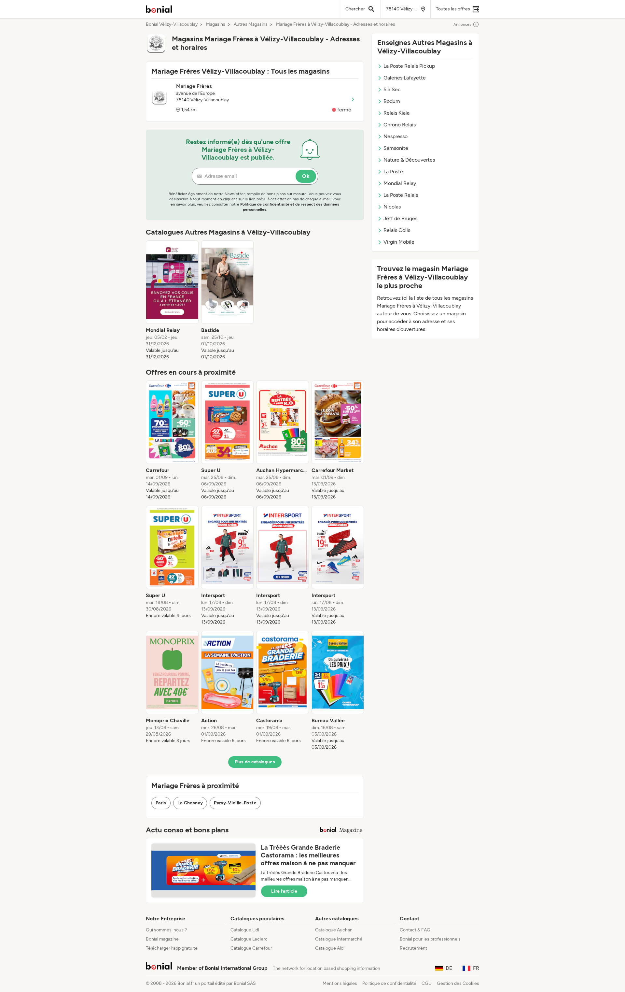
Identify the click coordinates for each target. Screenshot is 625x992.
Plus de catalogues (255, 762)
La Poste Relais (400, 195)
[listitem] (172, 300)
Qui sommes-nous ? (166, 930)
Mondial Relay (399, 183)
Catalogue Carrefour (251, 948)
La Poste (393, 171)
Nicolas (392, 207)
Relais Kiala (396, 113)
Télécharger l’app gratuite (172, 948)
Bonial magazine (162, 939)
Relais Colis (396, 230)
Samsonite (395, 148)
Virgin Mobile (398, 242)
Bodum (391, 101)
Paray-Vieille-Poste (235, 803)
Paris (161, 803)
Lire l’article (284, 891)
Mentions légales (340, 983)
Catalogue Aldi (329, 948)
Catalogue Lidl (244, 930)
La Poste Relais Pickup (409, 66)
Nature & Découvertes (409, 160)
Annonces (462, 24)
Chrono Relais (399, 125)
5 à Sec (392, 89)
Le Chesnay (190, 803)
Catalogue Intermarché (338, 939)
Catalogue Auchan (334, 930)
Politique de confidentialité (389, 983)
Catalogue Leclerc (249, 939)
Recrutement (413, 948)
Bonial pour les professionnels (430, 939)
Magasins (215, 24)
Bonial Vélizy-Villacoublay (172, 24)
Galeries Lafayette (404, 78)
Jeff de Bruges (400, 218)
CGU (427, 983)
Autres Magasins (251, 24)
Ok (306, 176)
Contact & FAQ (415, 930)
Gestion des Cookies (458, 983)
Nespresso (395, 136)
